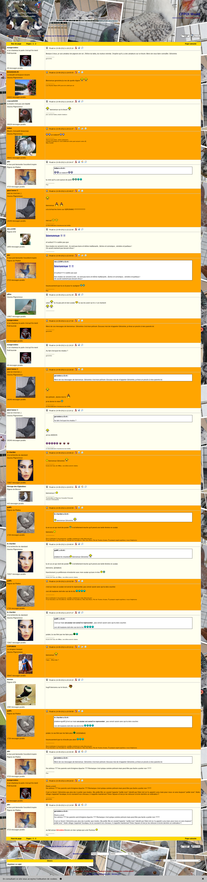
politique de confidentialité (123, 871)
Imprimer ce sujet (14, 864)
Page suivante (190, 44)
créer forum (78, 871)
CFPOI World (14, 36)
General (25, 36)
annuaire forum (105, 871)
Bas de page (16, 44)
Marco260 (190, 18)
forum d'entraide (91, 871)
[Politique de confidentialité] (61, 879)
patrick (197, 18)
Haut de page (16, 839)
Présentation (36, 36)
